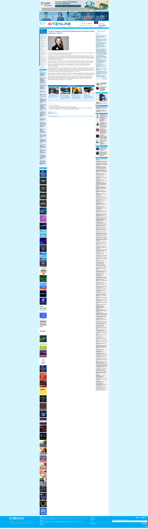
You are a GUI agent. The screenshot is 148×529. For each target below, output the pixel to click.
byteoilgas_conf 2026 (103, 321)
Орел (41, 121)
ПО (41, 48)
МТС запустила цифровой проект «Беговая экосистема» (101, 76)
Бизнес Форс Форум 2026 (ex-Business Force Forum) (101, 277)
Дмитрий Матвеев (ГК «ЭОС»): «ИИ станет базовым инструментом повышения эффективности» (103, 142)
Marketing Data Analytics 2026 (100, 291)
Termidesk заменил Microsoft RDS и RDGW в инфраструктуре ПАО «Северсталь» (101, 108)
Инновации (42, 59)
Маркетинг (42, 43)
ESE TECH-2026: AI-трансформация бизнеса (101, 330)
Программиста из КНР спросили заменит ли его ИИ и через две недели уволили (53, 96)
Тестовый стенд (99, 92)
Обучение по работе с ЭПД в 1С (101, 159)
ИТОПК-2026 (102, 282)
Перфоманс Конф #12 (103, 237)
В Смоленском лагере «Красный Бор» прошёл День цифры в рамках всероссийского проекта (43, 157)
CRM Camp (101, 252)
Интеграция (65, 521)
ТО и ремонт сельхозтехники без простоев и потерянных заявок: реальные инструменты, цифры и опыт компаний (101, 184)
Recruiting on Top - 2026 (101, 335)
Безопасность (70, 521)
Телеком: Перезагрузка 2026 (101, 333)
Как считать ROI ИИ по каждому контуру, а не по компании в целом (73, 18)
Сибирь (92, 521)
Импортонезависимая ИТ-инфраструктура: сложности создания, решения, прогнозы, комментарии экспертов (103, 154)
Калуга (41, 103)
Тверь (41, 90)
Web (41, 56)
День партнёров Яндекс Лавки (100, 194)
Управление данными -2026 (101, 298)
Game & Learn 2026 (103, 368)
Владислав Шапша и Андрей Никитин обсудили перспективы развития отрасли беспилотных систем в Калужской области (43, 107)
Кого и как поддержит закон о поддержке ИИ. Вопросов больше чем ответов (102, 25)
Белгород (41, 97)
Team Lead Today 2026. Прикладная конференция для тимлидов (101, 240)
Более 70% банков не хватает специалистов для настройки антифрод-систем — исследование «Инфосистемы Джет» (65, 96)
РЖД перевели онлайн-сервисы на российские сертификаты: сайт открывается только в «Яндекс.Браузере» (101, 61)
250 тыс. (43, 23)
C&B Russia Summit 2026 (101, 244)
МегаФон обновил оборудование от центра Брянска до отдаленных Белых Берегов (43, 141)
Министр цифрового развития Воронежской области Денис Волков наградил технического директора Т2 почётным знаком (43, 80)
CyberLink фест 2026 (103, 197)
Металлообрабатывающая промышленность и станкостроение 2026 (100, 377)
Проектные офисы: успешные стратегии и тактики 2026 (101, 373)
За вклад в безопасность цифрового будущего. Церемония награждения (100, 307)
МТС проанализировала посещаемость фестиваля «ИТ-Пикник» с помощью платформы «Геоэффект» (101, 57)
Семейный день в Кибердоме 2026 (101, 208)
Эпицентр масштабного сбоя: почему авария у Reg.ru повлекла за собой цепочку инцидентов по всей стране (101, 73)
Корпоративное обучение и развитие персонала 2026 (101, 229)
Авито (57, 113)
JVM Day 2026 (102, 206)
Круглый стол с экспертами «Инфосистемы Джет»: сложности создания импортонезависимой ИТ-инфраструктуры (101, 18)
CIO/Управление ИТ (43, 61)
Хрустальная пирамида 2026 (100, 351)
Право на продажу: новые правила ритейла (101, 323)
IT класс (60, 518)
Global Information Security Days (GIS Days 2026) (101, 316)
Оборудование (43, 46)
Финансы (42, 54)
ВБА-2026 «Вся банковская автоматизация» (100, 370)
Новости (41, 518)
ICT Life (74, 518)
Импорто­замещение (42, 30)
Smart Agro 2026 (102, 386)
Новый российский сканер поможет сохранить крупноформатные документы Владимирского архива (43, 114)
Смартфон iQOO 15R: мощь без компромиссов (101, 103)
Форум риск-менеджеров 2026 (100, 275)
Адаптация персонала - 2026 (101, 341)
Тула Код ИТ (102, 253)
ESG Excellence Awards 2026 (101, 360)
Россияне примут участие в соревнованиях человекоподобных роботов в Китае (101, 66)
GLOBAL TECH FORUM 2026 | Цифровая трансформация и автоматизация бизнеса (101, 366)
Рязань (41, 93)
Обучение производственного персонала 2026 (101, 319)
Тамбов (41, 148)
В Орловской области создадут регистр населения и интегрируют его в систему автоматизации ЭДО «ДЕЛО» (43, 124)
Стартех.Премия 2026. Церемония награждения (101, 250)
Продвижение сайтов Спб (53, 116)
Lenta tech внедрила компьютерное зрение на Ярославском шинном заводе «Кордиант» (43, 87)
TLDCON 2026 (102, 273)
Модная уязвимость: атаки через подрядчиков (101, 69)
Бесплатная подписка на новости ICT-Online (120, 519)
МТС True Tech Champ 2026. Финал (101, 379)
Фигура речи (84, 518)
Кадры (42, 51)
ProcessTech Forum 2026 (101, 269)
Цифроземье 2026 (103, 292)
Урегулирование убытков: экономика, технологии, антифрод (101, 310)
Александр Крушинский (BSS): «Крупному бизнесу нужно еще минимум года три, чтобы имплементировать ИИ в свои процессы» (88, 18)
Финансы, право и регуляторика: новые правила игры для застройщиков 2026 (101, 167)
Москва (92, 518)
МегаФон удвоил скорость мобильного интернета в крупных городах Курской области (42, 131)
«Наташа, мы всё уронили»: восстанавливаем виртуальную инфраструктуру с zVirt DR (101, 188)
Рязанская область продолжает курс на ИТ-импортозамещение (43, 95)
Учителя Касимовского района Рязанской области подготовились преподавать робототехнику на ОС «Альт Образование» (70, 107)
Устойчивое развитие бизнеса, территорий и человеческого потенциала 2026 (101, 363)
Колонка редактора (65, 518)
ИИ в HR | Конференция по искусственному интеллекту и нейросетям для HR (101, 314)
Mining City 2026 (102, 388)
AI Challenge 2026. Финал (101, 343)
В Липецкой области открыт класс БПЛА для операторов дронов (43, 136)
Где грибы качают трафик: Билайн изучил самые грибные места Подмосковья (43, 74)
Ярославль (42, 84)
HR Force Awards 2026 (103, 255)
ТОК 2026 (101, 196)
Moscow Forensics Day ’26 (101, 212)
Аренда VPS (41, 524)
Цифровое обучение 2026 (101, 302)
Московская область (42, 71)
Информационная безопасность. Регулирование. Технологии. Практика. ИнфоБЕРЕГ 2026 (101, 219)
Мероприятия (98, 157)
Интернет (42, 34)
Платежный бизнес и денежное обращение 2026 (101, 225)
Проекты (97, 105)
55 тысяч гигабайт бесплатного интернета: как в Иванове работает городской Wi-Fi (43, 146)
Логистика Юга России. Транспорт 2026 (101, 300)
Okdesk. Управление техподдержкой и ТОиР (101, 287)
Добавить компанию (101, 31)
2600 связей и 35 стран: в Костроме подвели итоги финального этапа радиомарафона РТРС (43, 163)
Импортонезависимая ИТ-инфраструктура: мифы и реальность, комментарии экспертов (103, 149)
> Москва (69, 26)
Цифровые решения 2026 (101, 328)
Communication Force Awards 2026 (101, 248)
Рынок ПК (42, 41)
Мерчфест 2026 (102, 199)
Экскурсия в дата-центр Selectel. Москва (101, 174)
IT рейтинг (70, 518)
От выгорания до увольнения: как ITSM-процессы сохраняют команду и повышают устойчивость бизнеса (76, 96)
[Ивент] (43, 173)
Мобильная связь (43, 36)
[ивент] (43, 511)
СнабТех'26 (101, 349)
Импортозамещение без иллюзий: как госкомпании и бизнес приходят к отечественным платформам (103, 88)
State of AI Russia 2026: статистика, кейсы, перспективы (101, 161)
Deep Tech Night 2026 (103, 217)
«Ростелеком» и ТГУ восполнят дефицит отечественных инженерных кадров (62, 106)
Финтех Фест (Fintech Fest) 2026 (101, 178)
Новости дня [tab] (97, 34)
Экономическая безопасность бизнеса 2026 (100, 265)
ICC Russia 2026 (102, 227)
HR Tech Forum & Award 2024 (54, 105)
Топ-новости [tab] (103, 34)
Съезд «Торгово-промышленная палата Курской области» (101, 295)
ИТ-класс (97, 81)
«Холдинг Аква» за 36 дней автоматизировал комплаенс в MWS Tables (101, 111)
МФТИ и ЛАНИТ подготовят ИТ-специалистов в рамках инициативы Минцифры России (88, 96)
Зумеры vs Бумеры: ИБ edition (101, 259)
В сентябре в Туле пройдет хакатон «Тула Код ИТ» (43, 119)
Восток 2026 (102, 260)
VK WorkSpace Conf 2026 (101, 284)
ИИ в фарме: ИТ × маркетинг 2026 (101, 180)
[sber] (74, 5)
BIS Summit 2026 (102, 304)
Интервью (98, 113)
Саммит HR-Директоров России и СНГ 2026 (101, 354)
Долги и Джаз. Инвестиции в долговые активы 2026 (101, 191)
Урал (91, 520)
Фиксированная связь (43, 38)
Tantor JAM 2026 (102, 242)
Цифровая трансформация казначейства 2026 (101, 204)
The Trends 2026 (102, 389)
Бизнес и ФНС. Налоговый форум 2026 (100, 326)
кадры (55, 113)
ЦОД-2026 (101, 210)
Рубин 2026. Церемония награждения (100, 263)
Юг (91, 522)
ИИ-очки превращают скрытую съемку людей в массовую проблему (101, 36)
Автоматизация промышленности (44, 32)
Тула (40, 117)
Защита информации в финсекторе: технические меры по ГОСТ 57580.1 (101, 164)
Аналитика (44, 518)
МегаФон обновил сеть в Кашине (43, 91)
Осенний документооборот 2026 (100, 381)
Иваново (41, 143)
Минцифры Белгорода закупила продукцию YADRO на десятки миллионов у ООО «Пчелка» (43, 100)
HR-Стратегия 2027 (103, 235)
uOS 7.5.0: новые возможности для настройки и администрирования (101, 215)
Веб (73, 521)
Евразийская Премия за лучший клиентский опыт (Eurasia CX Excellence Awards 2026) (101, 346)
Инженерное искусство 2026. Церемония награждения (101, 234)
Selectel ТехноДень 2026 (101, 339)
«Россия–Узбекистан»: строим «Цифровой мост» (101, 271)
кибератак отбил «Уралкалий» (42, 24)
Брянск (41, 138)
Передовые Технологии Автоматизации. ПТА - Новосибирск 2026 (101, 384)
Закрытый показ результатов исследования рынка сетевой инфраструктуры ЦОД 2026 (101, 171)
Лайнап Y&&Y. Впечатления (100, 201)
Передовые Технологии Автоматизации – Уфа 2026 (101, 280)
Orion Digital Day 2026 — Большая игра (101, 356)
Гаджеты (42, 63)
